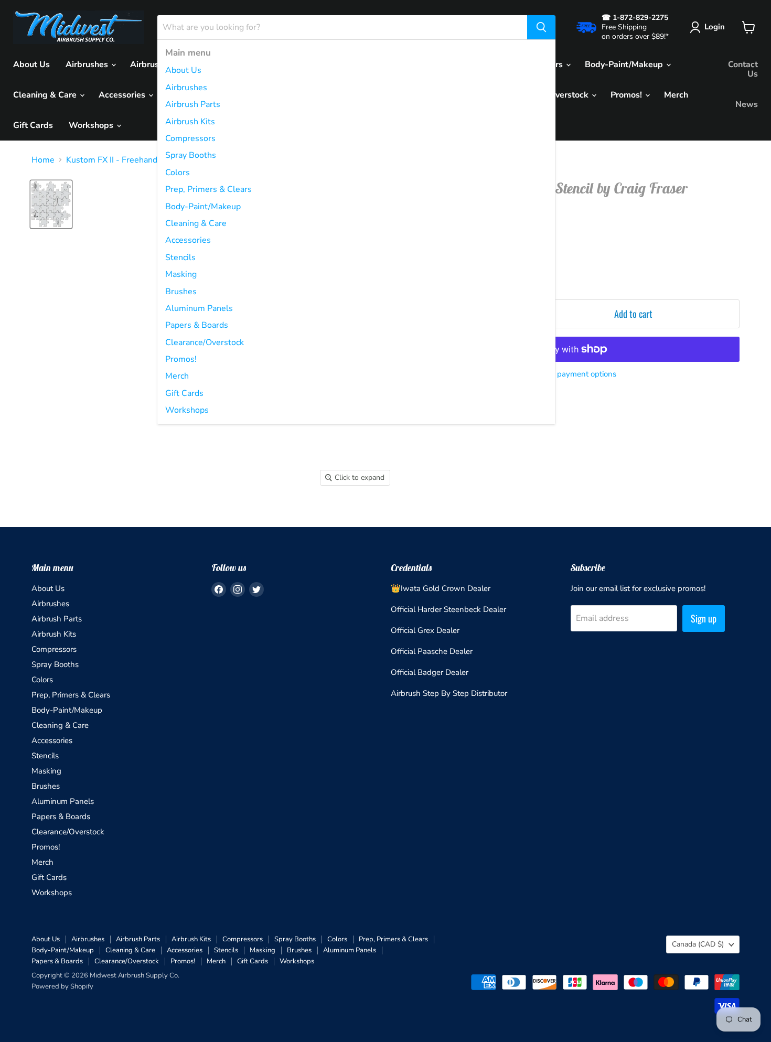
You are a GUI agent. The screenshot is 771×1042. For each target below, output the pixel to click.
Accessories (188, 240)
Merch (177, 376)
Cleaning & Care (196, 223)
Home (43, 160)
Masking (181, 274)
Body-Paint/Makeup (203, 206)
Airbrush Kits (190, 121)
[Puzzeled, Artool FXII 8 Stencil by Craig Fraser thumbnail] (51, 204)
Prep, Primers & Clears (208, 189)
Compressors (190, 138)
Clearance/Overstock (204, 342)
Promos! (181, 359)
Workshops (187, 410)
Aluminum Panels (199, 308)
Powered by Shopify (62, 986)
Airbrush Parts (192, 104)
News (746, 104)
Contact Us (743, 69)
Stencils (180, 257)
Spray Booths (190, 155)
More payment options (576, 374)
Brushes (181, 291)
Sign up (703, 618)
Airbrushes (186, 87)
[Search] (541, 27)
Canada (698, 944)
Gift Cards (184, 393)
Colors (177, 172)
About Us (183, 70)
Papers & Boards (196, 325)
